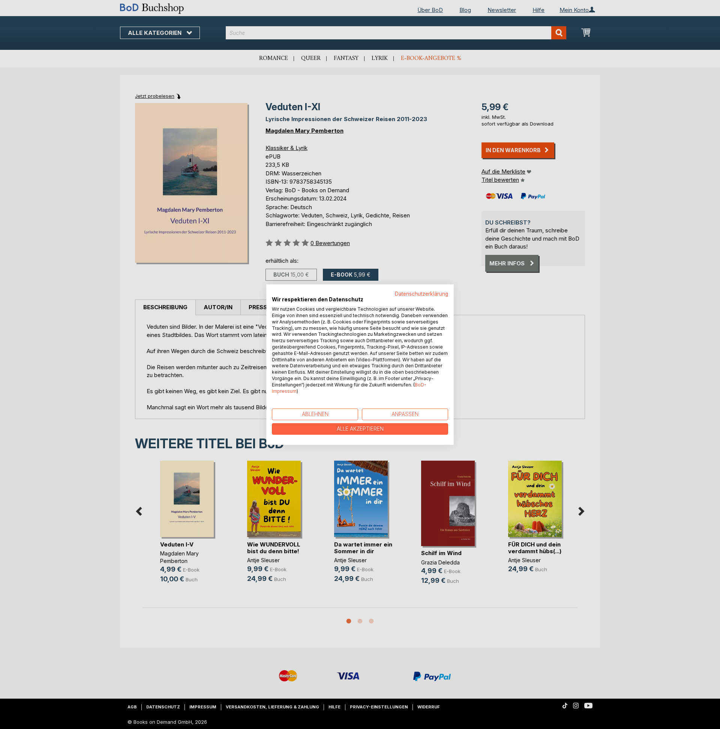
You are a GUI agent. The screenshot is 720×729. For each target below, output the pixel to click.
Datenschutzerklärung (421, 293)
